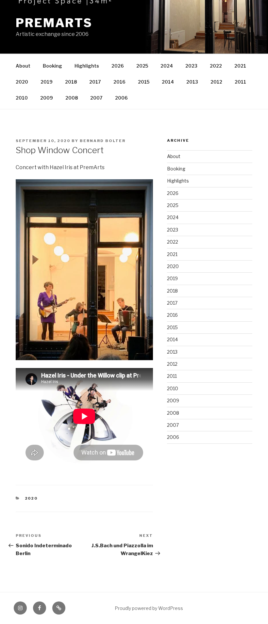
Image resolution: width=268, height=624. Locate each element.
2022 (216, 66)
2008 (71, 98)
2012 (216, 82)
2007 (96, 98)
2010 (22, 98)
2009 (46, 98)
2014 (168, 82)
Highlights (87, 66)
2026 (117, 66)
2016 (119, 82)
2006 (121, 98)
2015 (143, 82)
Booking (52, 66)
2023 (191, 66)
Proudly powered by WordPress (149, 608)
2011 (240, 82)
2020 (22, 82)
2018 (71, 82)
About (23, 66)
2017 (95, 82)
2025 (142, 66)
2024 (166, 66)
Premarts (54, 23)
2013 (192, 82)
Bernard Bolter (103, 140)
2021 (240, 66)
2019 (47, 82)
